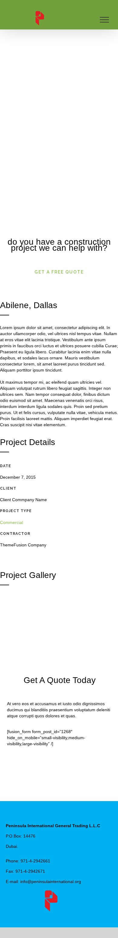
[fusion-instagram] (69, 915)
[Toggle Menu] (104, 19)
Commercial (11, 522)
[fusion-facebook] (49, 915)
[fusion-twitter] (59, 915)
